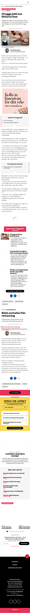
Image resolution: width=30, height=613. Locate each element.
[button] (7, 531)
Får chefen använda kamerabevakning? (13, 418)
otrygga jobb (19, 301)
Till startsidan (15, 392)
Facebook (11, 601)
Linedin (15, 601)
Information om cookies (15, 567)
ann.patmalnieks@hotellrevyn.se (17, 51)
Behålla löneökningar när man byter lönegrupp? (12, 422)
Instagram (18, 601)
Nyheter (5, 304)
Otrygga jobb (11, 9)
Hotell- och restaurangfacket (15, 581)
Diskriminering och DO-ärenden (11, 384)
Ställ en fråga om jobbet (15, 428)
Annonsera (15, 561)
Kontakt (15, 564)
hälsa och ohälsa (8, 301)
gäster (25, 384)
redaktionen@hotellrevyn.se (15, 587)
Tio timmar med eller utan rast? (11, 413)
